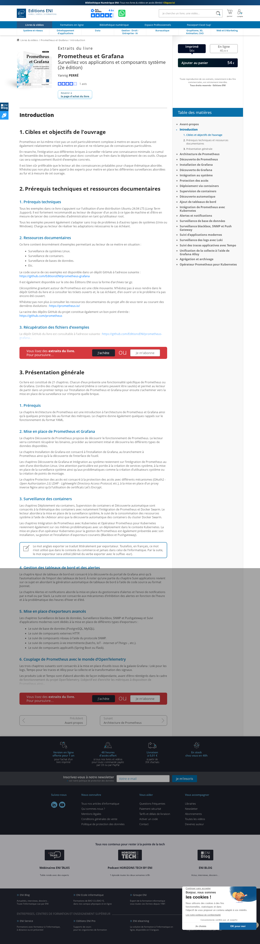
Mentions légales (91, 814)
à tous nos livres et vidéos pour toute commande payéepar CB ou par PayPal (108, 758)
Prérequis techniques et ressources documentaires (207, 141)
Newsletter (191, 808)
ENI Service (26, 921)
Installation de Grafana (196, 164)
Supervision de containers (198, 191)
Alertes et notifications (196, 215)
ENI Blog (25, 895)
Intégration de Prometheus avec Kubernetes (202, 208)
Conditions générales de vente (99, 819)
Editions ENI (42, 12)
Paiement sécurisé (150, 808)
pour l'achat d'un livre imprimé (63, 757)
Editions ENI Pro (85, 921)
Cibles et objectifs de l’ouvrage (204, 135)
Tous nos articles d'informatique (100, 803)
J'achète (103, 353)
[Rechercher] (218, 13)
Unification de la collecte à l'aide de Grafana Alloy (204, 252)
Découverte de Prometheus (199, 159)
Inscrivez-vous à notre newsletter (88, 778)
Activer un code (148, 819)
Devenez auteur (194, 824)
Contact (144, 824)
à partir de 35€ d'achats (152, 757)
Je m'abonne (145, 353)
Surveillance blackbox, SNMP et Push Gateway (206, 228)
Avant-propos (74, 723)
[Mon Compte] (240, 13)
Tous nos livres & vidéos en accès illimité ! (130, 2)
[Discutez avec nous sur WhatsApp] (121, 13)
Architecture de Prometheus (123, 723)
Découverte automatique (197, 196)
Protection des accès (194, 180)
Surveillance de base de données (202, 221)
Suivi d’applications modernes (201, 234)
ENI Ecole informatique (90, 895)
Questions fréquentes (152, 803)
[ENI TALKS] (54, 856)
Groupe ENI (140, 895)
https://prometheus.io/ (64, 306)
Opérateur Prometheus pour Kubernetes (208, 264)
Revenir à (75, 94)
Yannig (68, 75)
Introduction (189, 129)
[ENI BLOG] (4, 107)
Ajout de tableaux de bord (198, 202)
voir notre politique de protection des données (91, 780)
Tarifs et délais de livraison (154, 814)
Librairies (190, 803)
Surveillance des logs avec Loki (201, 240)
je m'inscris (184, 778)
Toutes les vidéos (195, 819)
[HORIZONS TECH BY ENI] (130, 856)
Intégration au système (196, 175)
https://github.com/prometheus (40, 316)
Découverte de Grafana (196, 170)
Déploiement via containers (199, 186)
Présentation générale (199, 149)
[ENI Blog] (205, 856)
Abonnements (193, 814)
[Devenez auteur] (4, 115)
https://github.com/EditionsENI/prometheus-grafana (54, 276)
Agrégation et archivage (196, 259)
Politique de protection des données (103, 824)
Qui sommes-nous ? (93, 808)
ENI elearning (141, 921)
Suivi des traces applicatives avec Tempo (208, 245)
